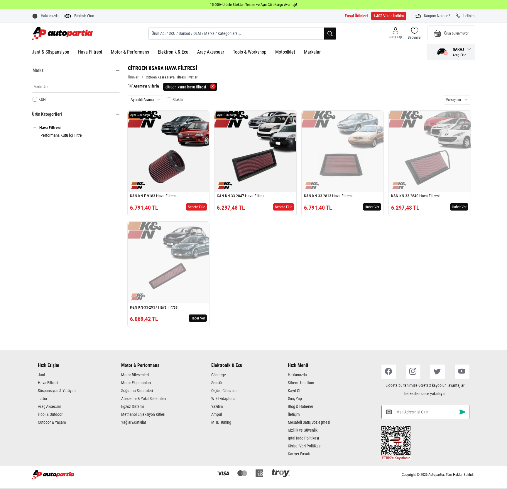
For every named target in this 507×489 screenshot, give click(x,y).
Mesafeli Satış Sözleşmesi (309, 422)
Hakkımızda (297, 374)
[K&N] (138, 185)
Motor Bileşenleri (135, 374)
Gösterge (218, 374)
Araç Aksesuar (210, 52)
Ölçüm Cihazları (223, 390)
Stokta (178, 99)
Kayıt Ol (294, 390)
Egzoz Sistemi (132, 406)
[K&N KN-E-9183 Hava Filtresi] (168, 151)
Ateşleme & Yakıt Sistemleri (143, 398)
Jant (41, 374)
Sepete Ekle (196, 207)
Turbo (42, 398)
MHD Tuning (221, 422)
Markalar (312, 52)
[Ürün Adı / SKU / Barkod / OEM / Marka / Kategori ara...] (330, 34)
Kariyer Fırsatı (299, 454)
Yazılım (217, 406)
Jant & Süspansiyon (50, 52)
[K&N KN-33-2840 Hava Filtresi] (430, 151)
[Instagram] (413, 372)
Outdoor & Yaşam (52, 422)
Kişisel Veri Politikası (304, 446)
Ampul (216, 414)
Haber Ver (372, 207)
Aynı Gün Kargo (140, 115)
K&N (42, 99)
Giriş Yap (295, 398)
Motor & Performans (130, 52)
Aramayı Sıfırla (146, 86)
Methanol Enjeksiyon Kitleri (143, 414)
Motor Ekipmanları (136, 382)
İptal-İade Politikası (303, 438)
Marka (38, 70)
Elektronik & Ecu (173, 52)
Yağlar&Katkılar (133, 422)
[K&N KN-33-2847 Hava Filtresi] (255, 151)
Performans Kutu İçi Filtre (61, 135)
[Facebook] (388, 372)
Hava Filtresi (90, 52)
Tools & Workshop (249, 52)
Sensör (216, 382)
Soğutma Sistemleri (137, 390)
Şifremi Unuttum (301, 382)
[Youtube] (462, 372)
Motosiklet (285, 52)
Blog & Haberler (300, 406)
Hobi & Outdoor (50, 414)
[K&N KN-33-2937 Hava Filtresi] (168, 262)
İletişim (294, 414)
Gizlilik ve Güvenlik (302, 430)
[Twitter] (437, 372)
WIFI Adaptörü (223, 398)
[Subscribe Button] (462, 412)
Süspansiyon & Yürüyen (57, 390)
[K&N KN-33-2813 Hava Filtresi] (342, 151)
